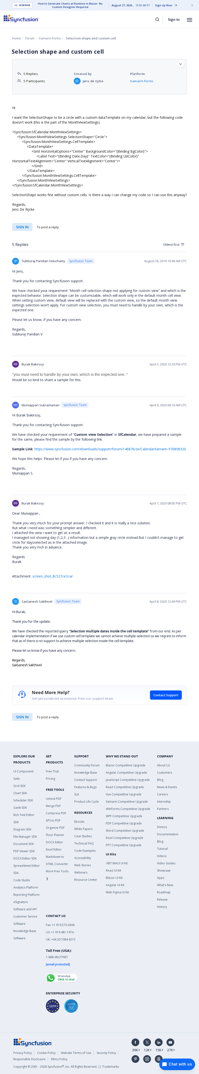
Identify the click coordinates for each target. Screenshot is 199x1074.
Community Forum (87, 765)
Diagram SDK (22, 829)
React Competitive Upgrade (125, 787)
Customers (164, 772)
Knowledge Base (85, 772)
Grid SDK (19, 786)
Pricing (50, 779)
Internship (164, 802)
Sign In (174, 19)
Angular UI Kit (115, 885)
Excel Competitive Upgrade (124, 838)
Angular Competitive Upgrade (126, 772)
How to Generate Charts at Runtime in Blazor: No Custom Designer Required (70, 5)
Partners (163, 809)
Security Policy (106, 1053)
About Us (163, 765)
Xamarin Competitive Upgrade (127, 802)
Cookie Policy (46, 1053)
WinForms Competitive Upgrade (128, 809)
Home (16, 38)
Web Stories (82, 865)
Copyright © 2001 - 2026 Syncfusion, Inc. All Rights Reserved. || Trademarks (66, 1067)
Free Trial (52, 771)
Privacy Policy (22, 1053)
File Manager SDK (25, 837)
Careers (162, 794)
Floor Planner (55, 835)
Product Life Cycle (86, 802)
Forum (29, 38)
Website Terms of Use (76, 1053)
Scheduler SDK (23, 800)
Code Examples (85, 851)
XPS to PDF (53, 820)
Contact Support (165, 695)
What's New (165, 885)
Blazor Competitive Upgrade (125, 765)
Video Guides (166, 863)
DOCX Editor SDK (25, 858)
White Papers (83, 829)
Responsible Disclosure (29, 1059)
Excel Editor (54, 849)
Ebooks (79, 822)
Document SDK (23, 844)
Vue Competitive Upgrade (123, 794)
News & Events (167, 787)
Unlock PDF (53, 799)
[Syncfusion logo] (21, 18)
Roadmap (164, 892)
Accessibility (82, 858)
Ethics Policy (59, 1059)
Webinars (80, 872)
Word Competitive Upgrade (125, 831)
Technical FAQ (84, 843)
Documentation (167, 834)
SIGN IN (22, 717)
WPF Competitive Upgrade (124, 816)
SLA (76, 794)
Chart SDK (20, 793)
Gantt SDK (20, 808)
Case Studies (83, 836)
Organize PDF (55, 828)
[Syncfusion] (32, 1042)
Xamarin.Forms (50, 38)
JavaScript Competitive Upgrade (128, 780)
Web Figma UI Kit (117, 892)
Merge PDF (53, 806)
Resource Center (85, 880)
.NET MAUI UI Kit (117, 863)
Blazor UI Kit (114, 878)
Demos (162, 827)
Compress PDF (56, 813)
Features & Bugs (85, 787)
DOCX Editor (54, 842)
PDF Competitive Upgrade (124, 823)
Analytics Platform (25, 887)
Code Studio (21, 880)
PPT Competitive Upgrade (123, 845)
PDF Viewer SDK (24, 851)
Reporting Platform (26, 895)
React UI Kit (113, 870)
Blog (160, 780)
